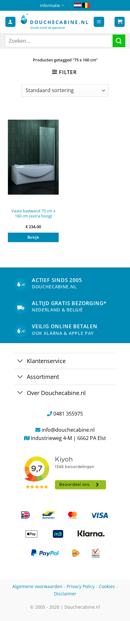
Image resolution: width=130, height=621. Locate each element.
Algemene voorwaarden (37, 586)
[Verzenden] (119, 40)
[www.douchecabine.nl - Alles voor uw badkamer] (54, 22)
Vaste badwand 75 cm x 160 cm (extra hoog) (33, 213)
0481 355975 (68, 413)
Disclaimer (65, 594)
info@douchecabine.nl (68, 429)
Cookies (107, 586)
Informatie (50, 5)
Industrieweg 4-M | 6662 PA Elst (68, 438)
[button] (99, 22)
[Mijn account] (10, 22)
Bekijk (33, 237)
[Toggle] (20, 361)
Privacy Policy (81, 586)
